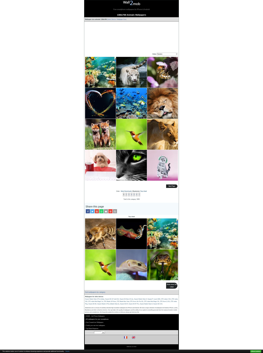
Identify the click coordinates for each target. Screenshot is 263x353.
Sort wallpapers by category (95, 292)
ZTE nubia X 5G (166, 299)
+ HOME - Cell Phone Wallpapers (95, 316)
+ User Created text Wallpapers (94, 322)
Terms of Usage (119, 341)
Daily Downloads (126, 191)
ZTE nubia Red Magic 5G (151, 301)
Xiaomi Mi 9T (124, 304)
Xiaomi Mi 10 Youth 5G (112, 299)
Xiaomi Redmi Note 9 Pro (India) (94, 299)
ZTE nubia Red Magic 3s (95, 301)
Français (129, 338)
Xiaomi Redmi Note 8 (146, 304)
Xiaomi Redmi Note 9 (140, 299)
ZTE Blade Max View (123, 301)
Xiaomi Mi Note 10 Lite (126, 299)
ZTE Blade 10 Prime (110, 301)
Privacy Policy (138, 341)
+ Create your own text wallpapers (95, 325)
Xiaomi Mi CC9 (157, 304)
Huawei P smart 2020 (154, 299)
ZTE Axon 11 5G (165, 301)
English (137, 338)
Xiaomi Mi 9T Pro (134, 304)
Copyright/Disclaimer (129, 341)
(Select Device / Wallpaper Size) (116, 19)
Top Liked (143, 191)
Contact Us (144, 341)
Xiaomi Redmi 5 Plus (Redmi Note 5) (108, 304)
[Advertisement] (131, 37)
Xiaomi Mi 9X (92, 304)
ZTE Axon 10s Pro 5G (136, 301)
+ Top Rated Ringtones (91, 328)
